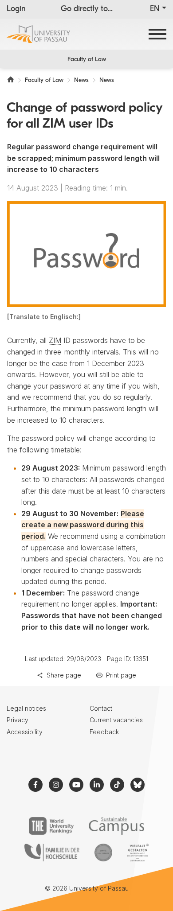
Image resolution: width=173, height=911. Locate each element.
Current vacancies (116, 720)
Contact (101, 708)
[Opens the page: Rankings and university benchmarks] (51, 826)
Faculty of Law (86, 59)
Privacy (17, 720)
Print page (121, 675)
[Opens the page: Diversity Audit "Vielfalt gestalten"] (137, 852)
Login (16, 9)
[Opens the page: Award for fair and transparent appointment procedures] (103, 852)
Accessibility (25, 732)
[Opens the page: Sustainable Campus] (116, 826)
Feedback (104, 732)
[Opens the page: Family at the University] (51, 852)
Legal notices (26, 708)
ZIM (55, 340)
